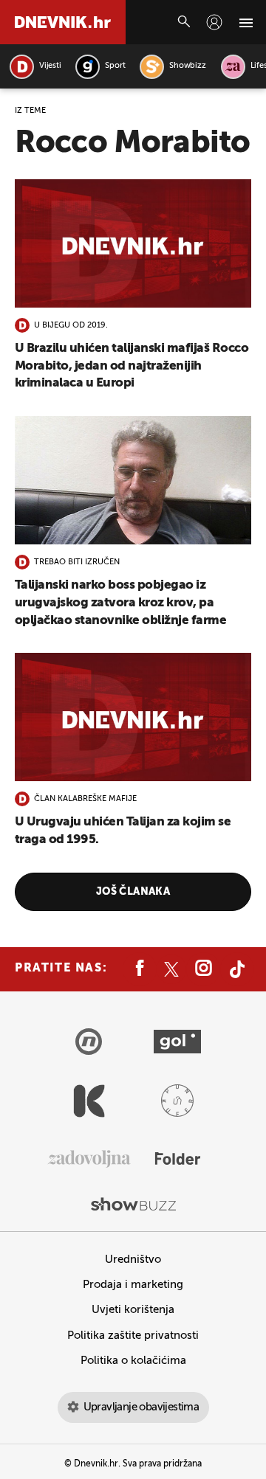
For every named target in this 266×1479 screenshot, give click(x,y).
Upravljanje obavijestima (141, 1407)
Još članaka (133, 892)
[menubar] (214, 22)
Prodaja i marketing (133, 1284)
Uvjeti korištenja (133, 1309)
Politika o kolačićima (133, 1360)
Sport (115, 66)
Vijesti (50, 66)
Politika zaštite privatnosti (133, 1335)
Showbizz (187, 66)
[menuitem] (214, 22)
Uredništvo (133, 1259)
